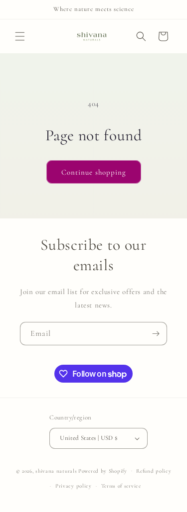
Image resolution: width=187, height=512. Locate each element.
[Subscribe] (156, 333)
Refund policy (153, 471)
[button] (20, 36)
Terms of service (121, 486)
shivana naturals (56, 470)
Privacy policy (73, 486)
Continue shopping (93, 172)
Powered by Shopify (102, 470)
